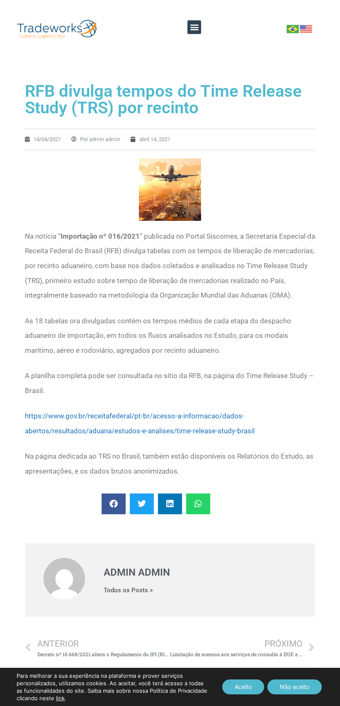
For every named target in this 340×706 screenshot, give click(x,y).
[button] (194, 27)
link (60, 698)
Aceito (243, 686)
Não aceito (294, 686)
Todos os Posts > (128, 590)
